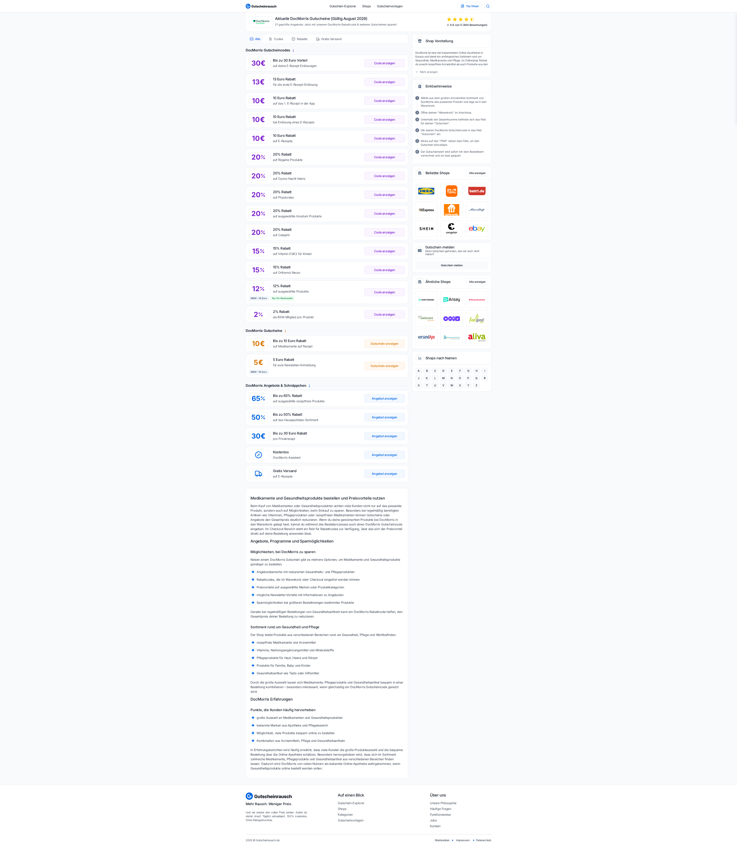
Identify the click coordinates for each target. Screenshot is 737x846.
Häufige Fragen (440, 809)
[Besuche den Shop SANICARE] (426, 318)
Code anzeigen (384, 63)
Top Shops (472, 6)
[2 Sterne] (455, 19)
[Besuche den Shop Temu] (451, 191)
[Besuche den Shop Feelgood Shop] (477, 318)
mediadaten (442, 840)
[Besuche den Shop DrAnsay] (451, 300)
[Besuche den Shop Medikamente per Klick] (451, 337)
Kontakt (435, 826)
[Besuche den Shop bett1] (477, 191)
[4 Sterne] (466, 19)
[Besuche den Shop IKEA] (426, 191)
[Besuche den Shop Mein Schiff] (477, 210)
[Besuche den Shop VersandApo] (426, 337)
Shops (366, 6)
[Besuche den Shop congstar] (451, 228)
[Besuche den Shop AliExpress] (426, 210)
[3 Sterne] (460, 19)
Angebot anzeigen (384, 398)
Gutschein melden (452, 265)
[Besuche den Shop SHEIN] (426, 228)
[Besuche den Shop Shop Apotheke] (477, 300)
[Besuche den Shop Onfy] (451, 318)
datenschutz (483, 840)
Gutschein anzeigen (384, 343)
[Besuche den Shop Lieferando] (451, 210)
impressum (462, 840)
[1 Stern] (449, 19)
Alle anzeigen (477, 173)
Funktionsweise (440, 814)
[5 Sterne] (472, 19)
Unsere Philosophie (443, 803)
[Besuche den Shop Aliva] (477, 337)
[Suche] (487, 6)
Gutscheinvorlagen (389, 6)
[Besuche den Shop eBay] (477, 228)
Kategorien (345, 814)
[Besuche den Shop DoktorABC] (426, 300)
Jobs (433, 820)
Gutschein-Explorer (343, 6)
